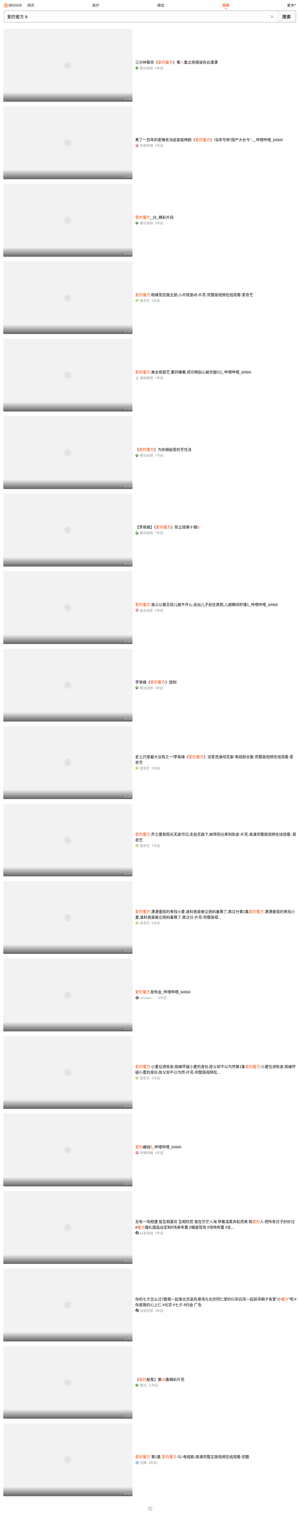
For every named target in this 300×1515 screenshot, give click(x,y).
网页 (30, 5)
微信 (160, 5)
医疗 (95, 5)
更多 (290, 5)
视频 (225, 5)
